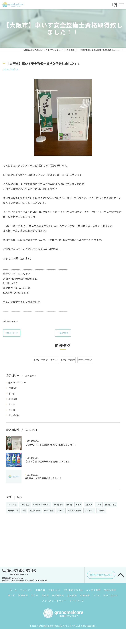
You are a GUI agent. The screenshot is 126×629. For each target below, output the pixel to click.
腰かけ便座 (48, 510)
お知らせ (7, 321)
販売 (24, 510)
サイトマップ (76, 600)
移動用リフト (12, 510)
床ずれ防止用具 (74, 510)
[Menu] (121, 4)
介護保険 (101, 510)
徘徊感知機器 (110, 504)
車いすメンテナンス (41, 504)
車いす (15, 321)
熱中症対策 (58, 504)
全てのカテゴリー (17, 382)
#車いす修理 (85, 360)
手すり (11, 404)
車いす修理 (12, 504)
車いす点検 (25, 504)
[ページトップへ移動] (121, 575)
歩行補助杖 (13, 415)
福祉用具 (88, 504)
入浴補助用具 (35, 510)
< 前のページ (12, 332)
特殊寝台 (12, 399)
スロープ (60, 510)
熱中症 (69, 504)
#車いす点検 (68, 360)
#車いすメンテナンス (46, 360)
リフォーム (89, 510)
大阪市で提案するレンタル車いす (21, 302)
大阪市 (78, 504)
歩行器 (11, 409)
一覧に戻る (63, 332)
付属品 (98, 504)
